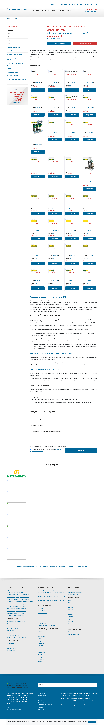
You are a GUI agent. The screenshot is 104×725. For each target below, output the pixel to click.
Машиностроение (12, 623)
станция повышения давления (63, 323)
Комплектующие (42, 634)
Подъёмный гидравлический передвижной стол (21, 601)
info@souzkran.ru (91, 11)
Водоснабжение (73, 590)
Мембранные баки (12, 75)
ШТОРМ (70, 610)
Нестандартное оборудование (16, 83)
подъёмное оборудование (69, 695)
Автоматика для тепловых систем (15, 58)
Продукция (12, 18)
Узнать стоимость (59, 44)
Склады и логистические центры (16, 633)
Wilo (9, 33)
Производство (42, 702)
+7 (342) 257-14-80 (13, 699)
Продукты (41, 659)
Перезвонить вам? (85, 44)
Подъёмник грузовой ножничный (16, 611)
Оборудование (42, 657)
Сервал (10, 40)
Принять (92, 722)
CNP (69, 605)
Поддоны (40, 645)
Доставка (61, 10)
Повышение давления (33, 18)
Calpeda (10, 37)
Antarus (70, 616)
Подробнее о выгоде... (55, 38)
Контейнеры (41, 652)
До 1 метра (41, 608)
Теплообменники (12, 51)
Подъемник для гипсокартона (15, 615)
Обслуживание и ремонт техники (16, 637)
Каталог (44, 10)
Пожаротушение (73, 594)
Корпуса (40, 641)
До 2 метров (41, 610)
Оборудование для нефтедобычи (17, 79)
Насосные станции (21, 18)
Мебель (40, 661)
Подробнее (37, 90)
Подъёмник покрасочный (14, 590)
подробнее (18, 102)
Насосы (9, 68)
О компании (35, 10)
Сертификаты (42, 695)
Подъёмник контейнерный (15, 592)
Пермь (52, 4)
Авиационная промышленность (16, 621)
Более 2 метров (42, 613)
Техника (40, 664)
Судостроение (11, 630)
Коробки (40, 648)
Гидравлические (11, 648)
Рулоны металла (42, 643)
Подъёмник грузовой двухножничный (18, 597)
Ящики (40, 650)
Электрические (11, 645)
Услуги (53, 10)
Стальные (40, 619)
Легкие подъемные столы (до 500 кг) (48, 590)
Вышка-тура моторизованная (15, 613)
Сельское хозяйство (12, 628)
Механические (11, 650)
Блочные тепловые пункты (15, 54)
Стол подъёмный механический (16, 606)
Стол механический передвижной (16, 608)
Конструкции (41, 636)
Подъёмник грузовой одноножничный (18, 594)
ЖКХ (69, 632)
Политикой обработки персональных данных (20, 722)
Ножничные (10, 643)
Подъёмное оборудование (15, 47)
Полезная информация (45, 705)
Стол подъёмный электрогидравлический (19, 604)
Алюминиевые (42, 621)
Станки (40, 654)
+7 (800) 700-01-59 (90, 9)
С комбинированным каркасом (46, 625)
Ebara (70, 623)
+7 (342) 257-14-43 (13, 701)
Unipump (70, 621)
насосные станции (84, 695)
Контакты (69, 10)
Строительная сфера (13, 635)
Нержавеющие (42, 623)
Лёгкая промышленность (14, 626)
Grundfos (10, 30)
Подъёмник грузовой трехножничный (18, 599)
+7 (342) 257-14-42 (91, 4)
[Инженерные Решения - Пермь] (17, 10)
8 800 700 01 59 (12, 695)
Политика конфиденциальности (14, 709)
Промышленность (73, 634)
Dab (9, 43)
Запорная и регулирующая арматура (15, 64)
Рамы (39, 638)
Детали (40, 631)
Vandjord (70, 619)
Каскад (70, 612)
